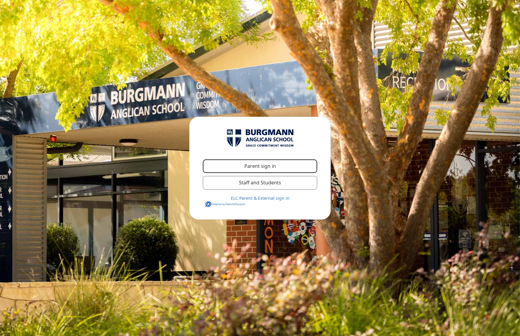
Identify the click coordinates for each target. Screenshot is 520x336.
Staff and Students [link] (260, 182)
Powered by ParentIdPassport (228, 204)
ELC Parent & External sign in (260, 198)
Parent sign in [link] (260, 166)
